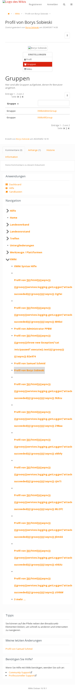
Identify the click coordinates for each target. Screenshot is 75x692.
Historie (51, 150)
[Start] (9, 13)
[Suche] (64, 4)
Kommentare (13, 150)
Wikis (29, 69)
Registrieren (35, 4)
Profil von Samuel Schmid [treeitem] (29, 363)
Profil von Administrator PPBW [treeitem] (33, 328)
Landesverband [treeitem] (19, 224)
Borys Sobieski (32, 27)
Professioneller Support (21, 675)
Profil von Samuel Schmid (19, 648)
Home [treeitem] (13, 217)
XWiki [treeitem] (13, 259)
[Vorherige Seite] (18, 96)
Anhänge (34, 150)
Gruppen (31, 64)
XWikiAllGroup (45, 117)
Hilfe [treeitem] (13, 210)
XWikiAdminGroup (47, 110)
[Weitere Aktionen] (67, 35)
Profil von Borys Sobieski (36, 13)
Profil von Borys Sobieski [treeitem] (29, 370)
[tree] (37, 405)
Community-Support (19, 672)
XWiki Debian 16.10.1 (37, 688)
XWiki (17, 13)
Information (11, 156)
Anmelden (52, 4)
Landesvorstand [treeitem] (20, 231)
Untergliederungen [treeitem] (22, 245)
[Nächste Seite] (22, 96)
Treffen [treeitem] (14, 238)
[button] (67, 95)
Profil (29, 59)
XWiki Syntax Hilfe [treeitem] (25, 266)
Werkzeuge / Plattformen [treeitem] (26, 252)
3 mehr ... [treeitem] (20, 599)
